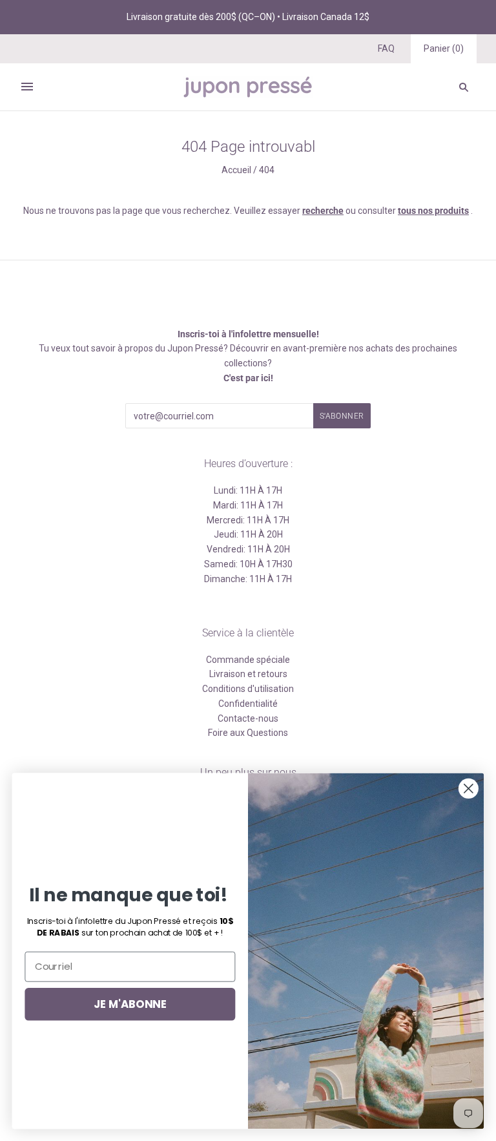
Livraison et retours (248, 674)
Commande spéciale (248, 659)
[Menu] (27, 86)
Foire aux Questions (248, 733)
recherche (323, 210)
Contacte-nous (248, 718)
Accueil (236, 170)
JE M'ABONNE (130, 1003)
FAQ (386, 48)
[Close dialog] (468, 788)
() (444, 48)
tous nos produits (433, 210)
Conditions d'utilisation (248, 689)
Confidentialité (248, 703)
